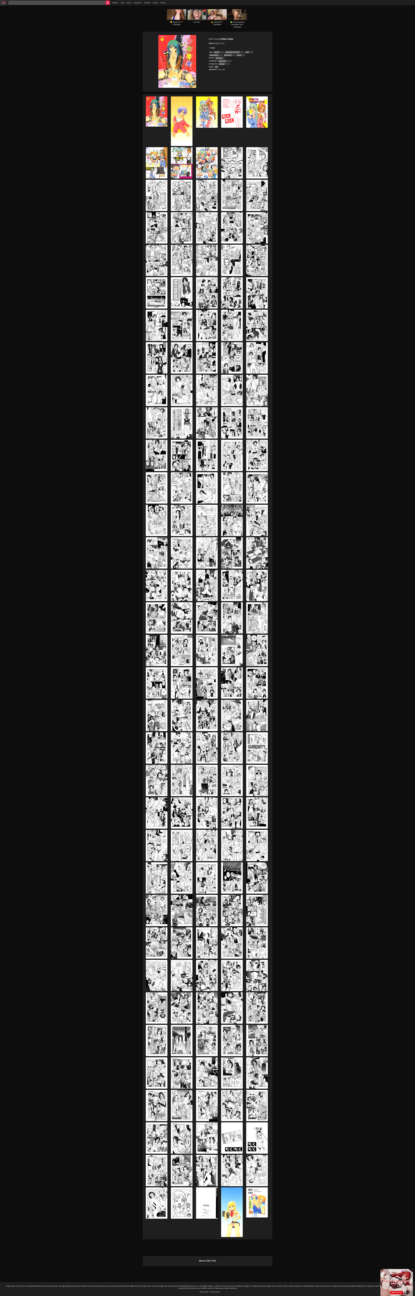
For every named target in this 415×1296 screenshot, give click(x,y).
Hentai (162, 3)
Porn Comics (204, 1292)
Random (115, 3)
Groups (155, 3)
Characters (137, 3)
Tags (122, 3)
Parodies (147, 3)
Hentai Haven (215, 1292)
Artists (129, 3)
